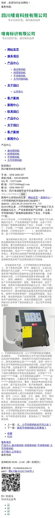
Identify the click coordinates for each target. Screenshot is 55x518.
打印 (9, 436)
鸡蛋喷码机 (19, 72)
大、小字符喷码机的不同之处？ (34, 424)
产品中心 (6, 445)
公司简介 (18, 91)
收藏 (9, 433)
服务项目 (6, 442)
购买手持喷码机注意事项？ (31, 427)
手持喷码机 (19, 75)
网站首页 (33, 197)
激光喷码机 (19, 69)
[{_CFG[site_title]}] (24, 26)
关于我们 (6, 451)
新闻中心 (45, 197)
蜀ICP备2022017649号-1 (21, 471)
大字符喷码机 (20, 79)
